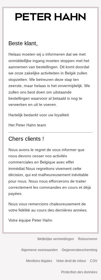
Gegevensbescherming (79, 250)
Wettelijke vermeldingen (55, 239)
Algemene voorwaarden (39, 250)
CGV (93, 261)
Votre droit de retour (71, 261)
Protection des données (79, 272)
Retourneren (87, 239)
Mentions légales (39, 261)
